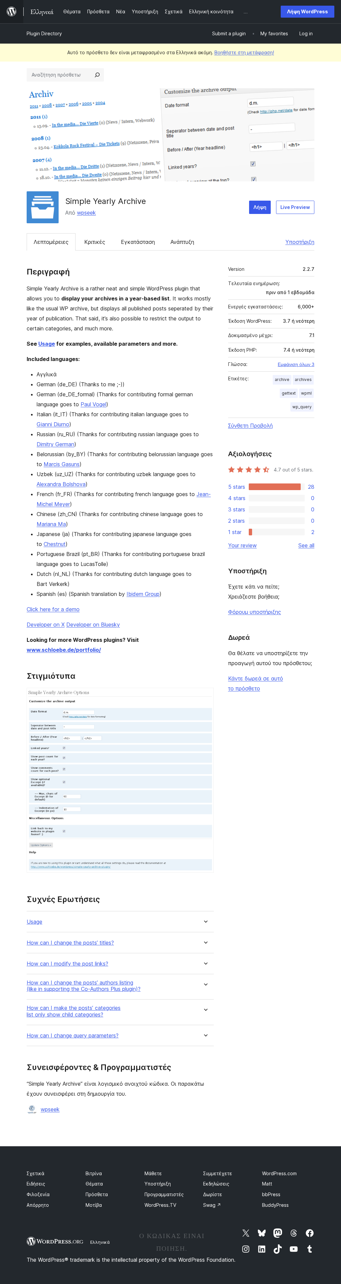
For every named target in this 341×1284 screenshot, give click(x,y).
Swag (212, 1205)
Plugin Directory (44, 33)
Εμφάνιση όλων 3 (296, 364)
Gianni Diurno (53, 424)
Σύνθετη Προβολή (250, 425)
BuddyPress (275, 1205)
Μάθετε (153, 1173)
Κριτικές (94, 242)
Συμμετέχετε (217, 1173)
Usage (46, 343)
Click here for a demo (53, 609)
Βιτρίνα (94, 1173)
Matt (267, 1184)
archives (303, 379)
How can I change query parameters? (73, 1035)
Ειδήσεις (36, 1184)
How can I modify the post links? (67, 964)
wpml (306, 393)
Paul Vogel (93, 404)
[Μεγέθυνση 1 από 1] (204, 696)
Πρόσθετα (97, 1194)
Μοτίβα (94, 1205)
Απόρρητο (38, 1205)
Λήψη (259, 207)
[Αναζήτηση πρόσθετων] (97, 75)
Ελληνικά (100, 1242)
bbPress (271, 1194)
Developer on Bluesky (93, 624)
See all (306, 545)
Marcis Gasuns (62, 464)
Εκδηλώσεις (216, 1184)
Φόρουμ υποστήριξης (254, 612)
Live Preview (295, 207)
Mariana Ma (51, 524)
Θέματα (94, 1184)
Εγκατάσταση (138, 242)
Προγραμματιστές (164, 1194)
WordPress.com (279, 1173)
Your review (242, 545)
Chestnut (55, 544)
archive (282, 379)
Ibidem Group (143, 594)
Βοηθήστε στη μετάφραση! (244, 52)
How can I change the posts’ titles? (70, 943)
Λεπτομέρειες (51, 242)
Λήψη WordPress (307, 11)
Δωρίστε (212, 1194)
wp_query (302, 406)
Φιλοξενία (38, 1194)
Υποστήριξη (299, 242)
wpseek (86, 212)
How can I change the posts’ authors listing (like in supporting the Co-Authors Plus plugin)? (84, 986)
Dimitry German (55, 444)
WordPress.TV (160, 1205)
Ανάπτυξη (182, 242)
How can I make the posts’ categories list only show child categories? (74, 1011)
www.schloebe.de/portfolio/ (64, 649)
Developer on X (46, 624)
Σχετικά (35, 1173)
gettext (289, 393)
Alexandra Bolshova (61, 484)
